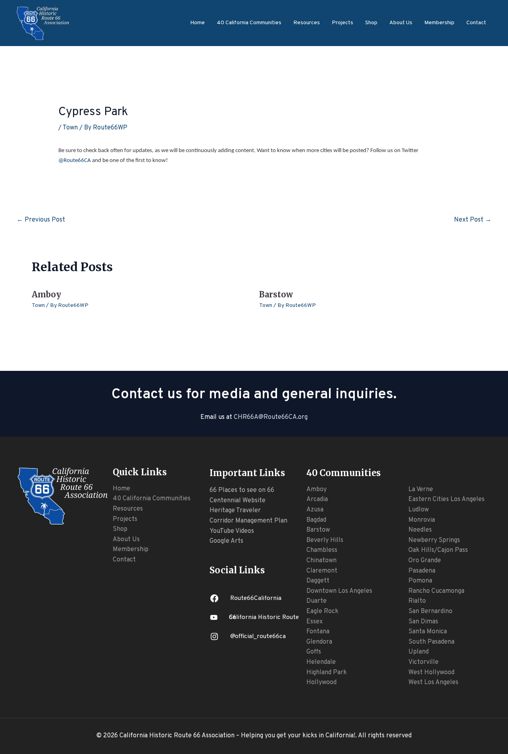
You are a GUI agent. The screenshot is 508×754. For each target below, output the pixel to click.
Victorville (423, 662)
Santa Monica (427, 632)
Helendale (321, 662)
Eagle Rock (322, 611)
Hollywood (321, 683)
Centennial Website (238, 501)
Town (70, 128)
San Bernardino (430, 611)
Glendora (319, 642)
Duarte (316, 601)
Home (197, 22)
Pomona (420, 581)
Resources (306, 22)
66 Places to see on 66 (242, 490)
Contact (476, 22)
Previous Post (41, 220)
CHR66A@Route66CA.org (271, 417)
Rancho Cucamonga (436, 591)
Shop (371, 22)
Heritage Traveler (235, 511)
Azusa (314, 510)
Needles (420, 530)
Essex (314, 622)
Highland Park (326, 673)
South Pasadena (431, 642)
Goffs (313, 652)
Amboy (46, 294)
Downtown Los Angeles (339, 591)
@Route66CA (74, 161)
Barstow (276, 294)
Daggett (317, 581)
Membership (439, 22)
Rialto (417, 601)
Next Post (472, 220)
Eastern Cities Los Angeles (446, 499)
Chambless (321, 550)
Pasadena (421, 571)
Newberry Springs (434, 540)
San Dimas (423, 622)
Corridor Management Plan (248, 521)
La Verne (420, 490)
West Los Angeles (433, 683)
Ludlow (418, 510)
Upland (418, 652)
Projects (342, 22)
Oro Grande (424, 561)
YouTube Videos (232, 531)
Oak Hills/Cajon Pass (438, 550)
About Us (400, 22)
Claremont (321, 571)
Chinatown (321, 561)
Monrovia (421, 520)
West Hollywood (431, 673)
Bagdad (316, 520)
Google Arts (226, 541)
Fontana (317, 632)
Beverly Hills (324, 540)
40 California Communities (249, 22)
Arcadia (317, 499)
